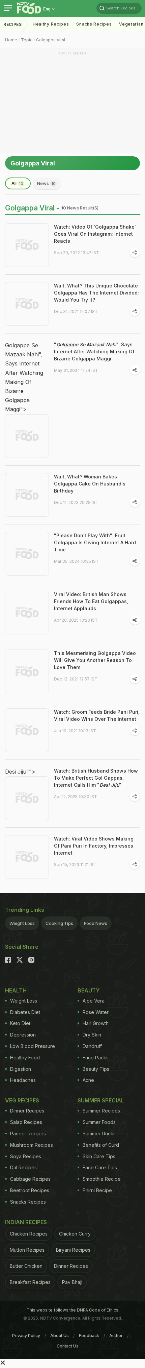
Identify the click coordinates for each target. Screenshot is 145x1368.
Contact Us (68, 1346)
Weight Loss (22, 923)
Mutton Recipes (27, 1250)
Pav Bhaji (72, 1282)
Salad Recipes (26, 1122)
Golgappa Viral (50, 39)
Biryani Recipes (73, 1250)
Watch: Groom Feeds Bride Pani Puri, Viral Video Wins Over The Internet (97, 715)
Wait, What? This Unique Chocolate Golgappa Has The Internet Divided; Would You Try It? (96, 293)
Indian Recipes (26, 1222)
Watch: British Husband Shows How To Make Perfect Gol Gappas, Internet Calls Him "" (96, 778)
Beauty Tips (96, 1069)
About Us (59, 1335)
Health (16, 990)
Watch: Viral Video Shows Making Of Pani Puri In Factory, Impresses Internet (94, 846)
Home (11, 39)
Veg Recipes (22, 1100)
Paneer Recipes (28, 1133)
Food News (95, 923)
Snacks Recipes (94, 24)
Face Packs (96, 1057)
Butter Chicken (26, 1266)
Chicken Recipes (29, 1234)
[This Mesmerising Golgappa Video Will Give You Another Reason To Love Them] (27, 671)
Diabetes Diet (25, 1012)
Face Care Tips (100, 1167)
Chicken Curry (75, 1234)
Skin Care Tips (99, 1156)
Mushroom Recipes (31, 1145)
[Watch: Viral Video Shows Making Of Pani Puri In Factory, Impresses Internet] (27, 857)
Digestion (20, 1069)
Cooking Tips (59, 923)
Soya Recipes (25, 1156)
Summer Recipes (101, 1110)
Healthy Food (25, 1057)
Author (116, 1335)
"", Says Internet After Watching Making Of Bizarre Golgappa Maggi (94, 351)
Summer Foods (99, 1122)
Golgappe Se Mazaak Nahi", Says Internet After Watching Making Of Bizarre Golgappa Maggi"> (24, 377)
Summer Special (101, 1100)
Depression (23, 1035)
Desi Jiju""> (20, 771)
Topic (26, 39)
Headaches (23, 1080)
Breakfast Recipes (30, 1282)
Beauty (89, 990)
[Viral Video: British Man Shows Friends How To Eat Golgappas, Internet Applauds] (27, 612)
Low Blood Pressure (32, 1046)
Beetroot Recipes (29, 1190)
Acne (88, 1080)
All (17, 183)
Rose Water (96, 1012)
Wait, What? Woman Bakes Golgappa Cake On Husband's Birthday (89, 484)
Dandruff (92, 1046)
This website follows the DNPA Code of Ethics (72, 1310)
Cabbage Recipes (30, 1179)
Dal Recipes (23, 1167)
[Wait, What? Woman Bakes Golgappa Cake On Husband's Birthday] (27, 495)
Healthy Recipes (51, 24)
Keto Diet (20, 1023)
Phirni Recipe (97, 1190)
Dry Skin (92, 1035)
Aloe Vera (94, 1001)
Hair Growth (96, 1023)
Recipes (12, 24)
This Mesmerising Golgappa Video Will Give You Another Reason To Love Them (95, 660)
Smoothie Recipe (102, 1179)
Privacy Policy (26, 1335)
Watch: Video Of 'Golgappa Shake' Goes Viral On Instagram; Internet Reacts (95, 234)
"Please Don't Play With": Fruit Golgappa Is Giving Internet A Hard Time (95, 542)
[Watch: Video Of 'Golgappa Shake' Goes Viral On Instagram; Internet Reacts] (27, 245)
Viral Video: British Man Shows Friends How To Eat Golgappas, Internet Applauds (91, 601)
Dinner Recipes (27, 1110)
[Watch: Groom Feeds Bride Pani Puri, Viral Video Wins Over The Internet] (27, 730)
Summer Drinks (99, 1133)
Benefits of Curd (101, 1145)
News (46, 183)
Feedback (89, 1335)
